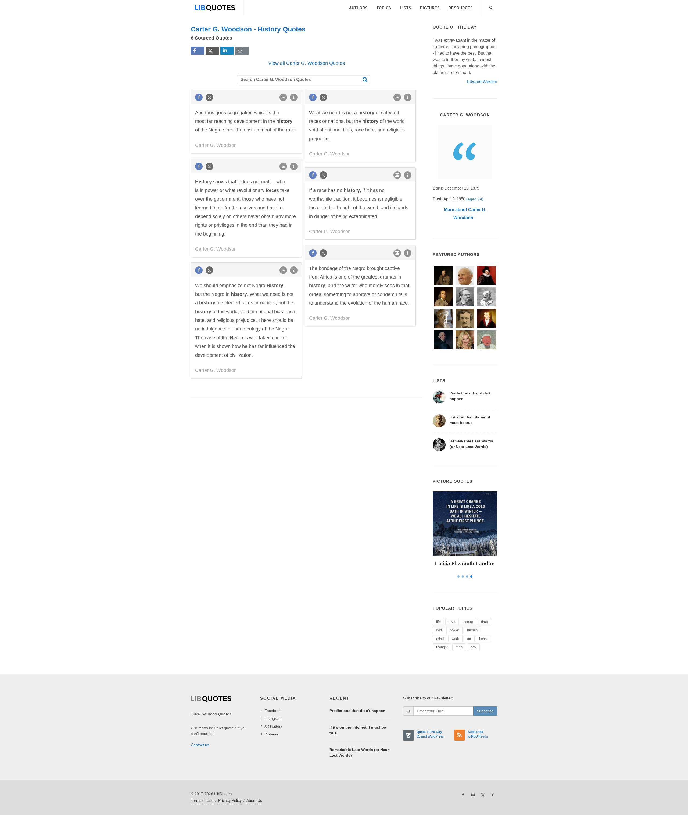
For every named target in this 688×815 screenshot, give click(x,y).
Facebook (272, 711)
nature (468, 622)
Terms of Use (202, 800)
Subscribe (485, 711)
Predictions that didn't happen (357, 711)
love (452, 622)
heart (483, 639)
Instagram (273, 718)
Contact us (200, 745)
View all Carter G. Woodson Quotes (306, 63)
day (473, 647)
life (438, 622)
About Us (254, 800)
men (459, 647)
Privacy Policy (230, 800)
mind (440, 639)
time (484, 622)
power (454, 630)
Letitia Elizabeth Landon (465, 563)
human (472, 630)
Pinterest (272, 734)
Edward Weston (482, 81)
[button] (491, 7)
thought (442, 647)
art (469, 639)
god (439, 630)
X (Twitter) (273, 726)
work (455, 639)
